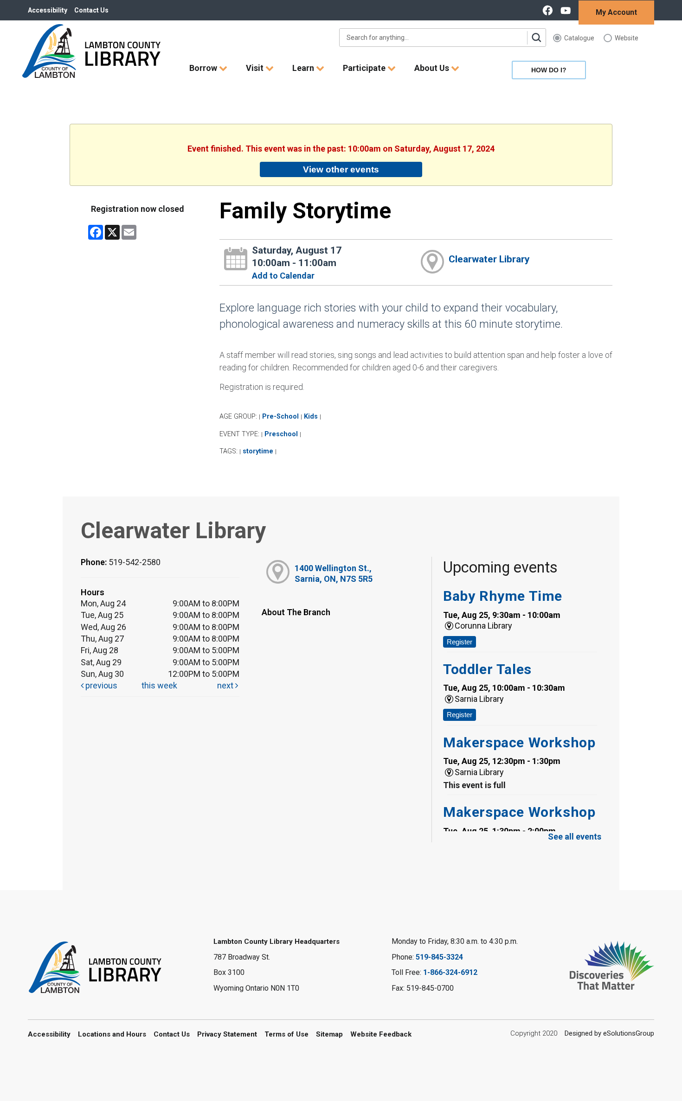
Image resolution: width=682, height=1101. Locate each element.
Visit (255, 68)
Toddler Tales (487, 669)
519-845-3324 (439, 957)
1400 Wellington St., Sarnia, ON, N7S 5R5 (334, 573)
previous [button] (100, 685)
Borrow (204, 68)
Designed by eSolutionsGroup (609, 1033)
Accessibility (47, 10)
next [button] (226, 685)
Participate (365, 68)
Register (459, 642)
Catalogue (579, 38)
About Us (432, 68)
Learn (304, 68)
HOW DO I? (548, 70)
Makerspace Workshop (519, 742)
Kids (311, 416)
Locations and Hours (112, 1034)
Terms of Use (286, 1034)
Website (626, 38)
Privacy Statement (227, 1034)
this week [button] (159, 685)
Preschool (281, 434)
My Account (616, 12)
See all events (574, 836)
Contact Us (91, 10)
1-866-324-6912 (450, 972)
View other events (341, 169)
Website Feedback (381, 1034)
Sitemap (329, 1034)
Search (536, 37)
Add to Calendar (283, 275)
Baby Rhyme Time (502, 596)
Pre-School (280, 416)
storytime (258, 451)
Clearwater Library (489, 259)
